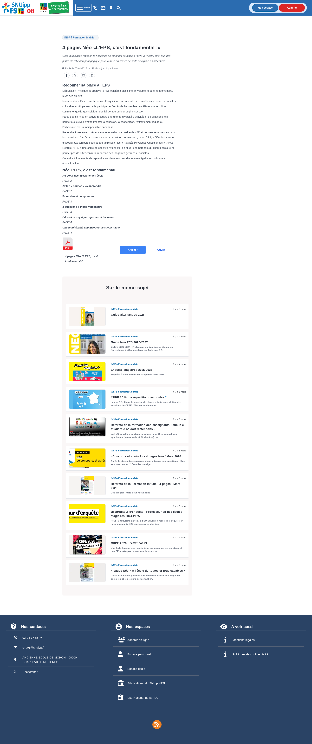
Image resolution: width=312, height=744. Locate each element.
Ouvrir (161, 249)
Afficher (132, 249)
